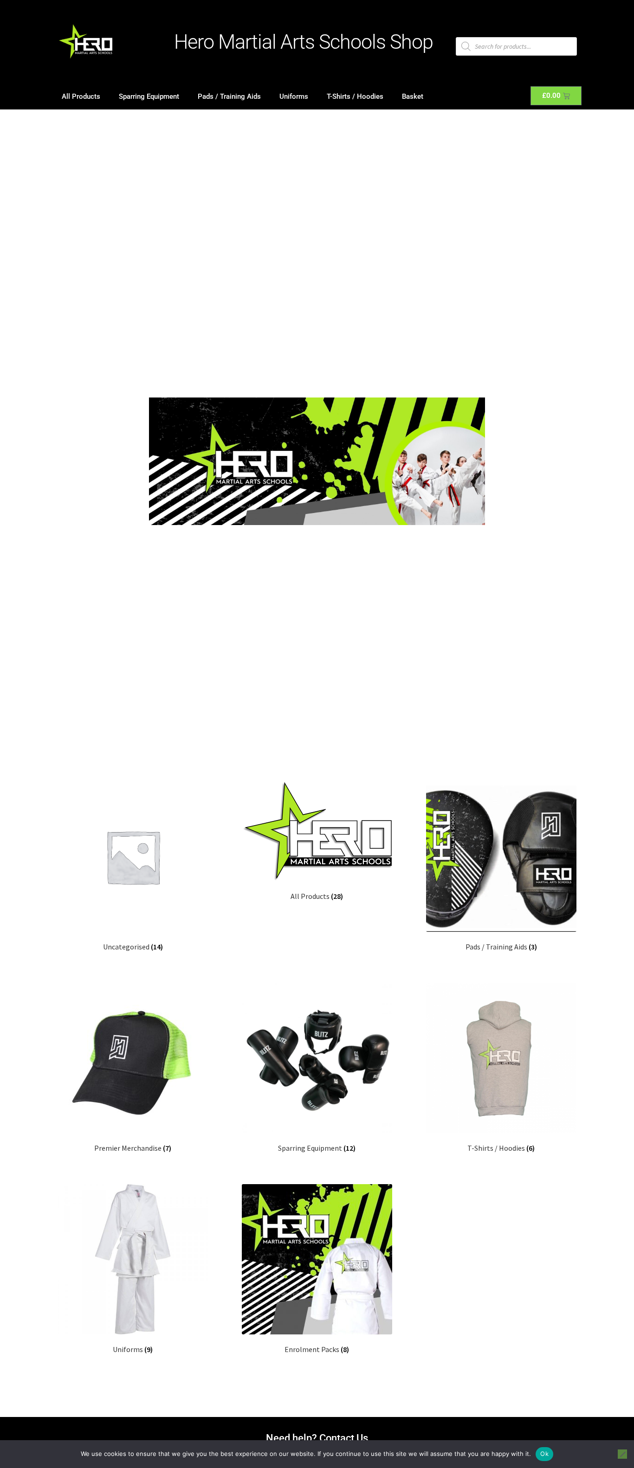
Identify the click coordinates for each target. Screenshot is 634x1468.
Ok (544, 1453)
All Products (81, 96)
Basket (412, 96)
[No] (622, 1454)
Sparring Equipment (149, 96)
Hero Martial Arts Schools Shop (303, 41)
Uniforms (293, 96)
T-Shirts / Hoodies (355, 96)
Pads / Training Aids (229, 96)
